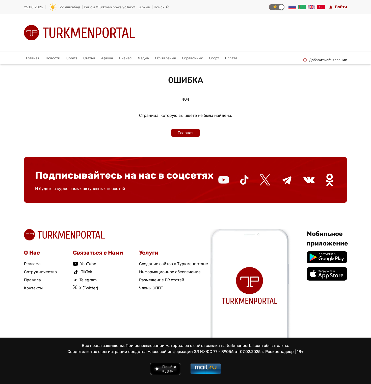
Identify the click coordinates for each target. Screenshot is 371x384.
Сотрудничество (40, 271)
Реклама (32, 263)
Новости (53, 58)
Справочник (192, 58)
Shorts (71, 58)
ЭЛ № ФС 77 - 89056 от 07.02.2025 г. (229, 351)
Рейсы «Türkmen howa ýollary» (110, 7)
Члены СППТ (151, 288)
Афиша (107, 58)
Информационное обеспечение (170, 271)
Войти (341, 7)
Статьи (89, 58)
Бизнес (125, 58)
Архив (144, 7)
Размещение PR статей (161, 280)
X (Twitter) (88, 288)
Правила (32, 280)
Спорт (214, 58)
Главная (33, 58)
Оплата (231, 58)
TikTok (86, 271)
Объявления (165, 58)
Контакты (33, 288)
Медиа (143, 58)
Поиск (159, 7)
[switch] (276, 7)
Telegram (88, 280)
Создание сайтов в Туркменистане (173, 263)
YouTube (88, 263)
